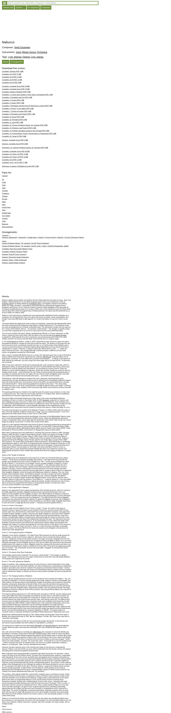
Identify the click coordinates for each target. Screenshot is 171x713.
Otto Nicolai (47, 357)
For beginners (33, 8)
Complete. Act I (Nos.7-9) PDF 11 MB (15, 157)
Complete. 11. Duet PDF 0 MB (12, 122)
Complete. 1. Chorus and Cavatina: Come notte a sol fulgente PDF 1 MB (27, 95)
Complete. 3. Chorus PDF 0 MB (13, 100)
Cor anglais (6, 216)
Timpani (5, 196)
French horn (6, 207)
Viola (4, 185)
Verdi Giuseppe (22, 47)
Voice (18, 52)
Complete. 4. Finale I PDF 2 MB (13, 103)
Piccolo (4, 199)
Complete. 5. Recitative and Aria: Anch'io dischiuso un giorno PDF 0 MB (27, 106)
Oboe (4, 202)
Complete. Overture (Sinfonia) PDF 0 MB (16, 92)
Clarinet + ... (20, 8)
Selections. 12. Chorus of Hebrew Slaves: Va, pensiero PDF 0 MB (25, 148)
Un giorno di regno (59, 335)
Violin (4, 182)
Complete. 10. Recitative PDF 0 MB (14, 120)
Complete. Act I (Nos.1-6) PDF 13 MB (15, 154)
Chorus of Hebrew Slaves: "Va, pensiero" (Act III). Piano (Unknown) (25, 243)
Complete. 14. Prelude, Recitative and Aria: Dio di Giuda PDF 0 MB (25, 131)
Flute (4, 210)
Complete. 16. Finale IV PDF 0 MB (14, 136)
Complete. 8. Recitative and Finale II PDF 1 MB (18, 114)
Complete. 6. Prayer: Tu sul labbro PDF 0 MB (18, 108)
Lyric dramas (15, 57)
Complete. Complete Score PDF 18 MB (16, 86)
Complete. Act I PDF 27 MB (11, 74)
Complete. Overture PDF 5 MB (12, 71)
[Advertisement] (50, 25)
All (3, 179)
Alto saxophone (7, 227)
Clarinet (5, 176)
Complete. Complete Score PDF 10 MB (16, 89)
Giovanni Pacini (51, 625)
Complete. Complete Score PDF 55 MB (16, 151)
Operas (26, 57)
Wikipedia (5, 296)
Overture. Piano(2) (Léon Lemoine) (14, 254)
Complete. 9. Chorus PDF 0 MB (13, 117)
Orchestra (42, 52)
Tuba (4, 188)
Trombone (5, 193)
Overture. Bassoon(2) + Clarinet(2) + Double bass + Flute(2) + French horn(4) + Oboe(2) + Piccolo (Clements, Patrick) (43, 237)
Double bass (6, 213)
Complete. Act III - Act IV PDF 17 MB (14, 162)
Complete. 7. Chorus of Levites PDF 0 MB (16, 111)
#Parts (5, 62)
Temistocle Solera (35, 304)
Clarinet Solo (8, 8)
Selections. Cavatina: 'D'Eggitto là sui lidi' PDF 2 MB (20, 166)
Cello (4, 221)
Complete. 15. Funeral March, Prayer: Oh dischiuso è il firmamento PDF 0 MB (29, 133)
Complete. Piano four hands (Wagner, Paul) (17, 249)
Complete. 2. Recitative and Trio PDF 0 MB (17, 97)
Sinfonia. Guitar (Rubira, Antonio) (13, 263)
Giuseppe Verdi (7, 304)
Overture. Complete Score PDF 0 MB (15, 140)
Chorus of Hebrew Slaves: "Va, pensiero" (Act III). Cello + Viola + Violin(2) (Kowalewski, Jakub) (35, 246)
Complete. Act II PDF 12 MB (12, 77)
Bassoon (5, 224)
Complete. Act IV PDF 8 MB (11, 82)
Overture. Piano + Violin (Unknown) (14, 260)
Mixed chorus (29, 52)
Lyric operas (37, 57)
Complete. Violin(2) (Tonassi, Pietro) (14, 252)
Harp (3, 204)
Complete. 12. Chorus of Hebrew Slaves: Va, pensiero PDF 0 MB (25, 125)
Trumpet (5, 191)
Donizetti (46, 400)
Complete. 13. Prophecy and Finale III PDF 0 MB (19, 128)
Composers (45, 8)
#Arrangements (17, 62)
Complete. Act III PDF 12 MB (12, 80)
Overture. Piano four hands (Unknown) (15, 257)
